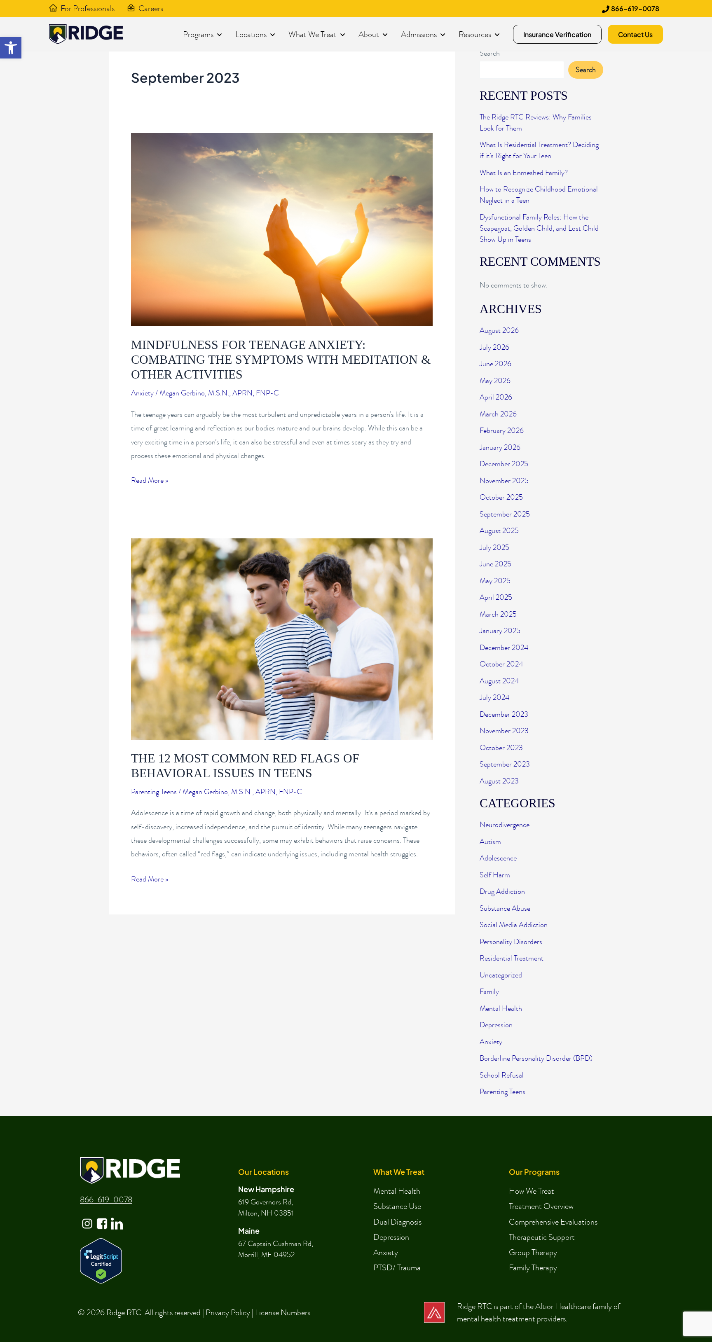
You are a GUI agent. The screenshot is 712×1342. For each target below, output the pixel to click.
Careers (150, 8)
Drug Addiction (502, 891)
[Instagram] (86, 1217)
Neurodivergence (504, 825)
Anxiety (142, 393)
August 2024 (499, 681)
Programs (198, 34)
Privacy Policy (228, 1312)
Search (490, 53)
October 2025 (501, 497)
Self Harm (495, 875)
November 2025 (504, 481)
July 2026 (494, 347)
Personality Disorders (511, 942)
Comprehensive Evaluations (553, 1221)
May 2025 (495, 581)
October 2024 (501, 664)
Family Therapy (533, 1267)
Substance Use (397, 1206)
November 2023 (504, 731)
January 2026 (500, 447)
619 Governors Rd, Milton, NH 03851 (266, 1207)
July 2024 (494, 697)
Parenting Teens (154, 792)
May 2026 (495, 381)
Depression (496, 1025)
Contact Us (635, 34)
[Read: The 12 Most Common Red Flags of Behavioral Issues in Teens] (282, 638)
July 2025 (494, 547)
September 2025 (505, 514)
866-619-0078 (635, 8)
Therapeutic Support (542, 1237)
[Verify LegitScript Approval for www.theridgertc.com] (101, 1260)
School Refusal (502, 1075)
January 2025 (500, 631)
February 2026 (502, 431)
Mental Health (501, 1008)
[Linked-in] (116, 1217)
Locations (251, 34)
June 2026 (495, 364)
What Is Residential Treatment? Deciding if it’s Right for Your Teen (539, 150)
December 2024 (504, 648)
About (368, 34)
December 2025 (504, 464)
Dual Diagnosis (397, 1221)
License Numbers (282, 1312)
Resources (475, 34)
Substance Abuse (505, 908)
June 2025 (495, 564)
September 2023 (505, 764)
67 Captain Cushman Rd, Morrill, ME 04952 (275, 1249)
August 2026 (499, 330)
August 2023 (499, 781)
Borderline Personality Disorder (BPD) (536, 1058)
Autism (490, 842)
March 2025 (498, 614)
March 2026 (498, 414)
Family (489, 992)
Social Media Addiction (514, 925)
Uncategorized (501, 975)
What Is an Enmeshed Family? (524, 173)
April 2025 (496, 597)
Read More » (149, 481)
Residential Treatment (511, 958)
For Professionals (88, 8)
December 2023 (504, 714)
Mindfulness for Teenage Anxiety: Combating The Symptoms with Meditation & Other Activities (281, 359)
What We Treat (312, 34)
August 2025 (499, 531)
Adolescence (498, 858)
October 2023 (501, 748)
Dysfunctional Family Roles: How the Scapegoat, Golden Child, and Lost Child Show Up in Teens (539, 228)
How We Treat (531, 1191)
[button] (10, 47)
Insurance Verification (557, 34)
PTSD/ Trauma (397, 1267)
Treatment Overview (541, 1206)
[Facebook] (101, 1217)
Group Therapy (533, 1252)
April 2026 (496, 397)
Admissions (419, 34)
